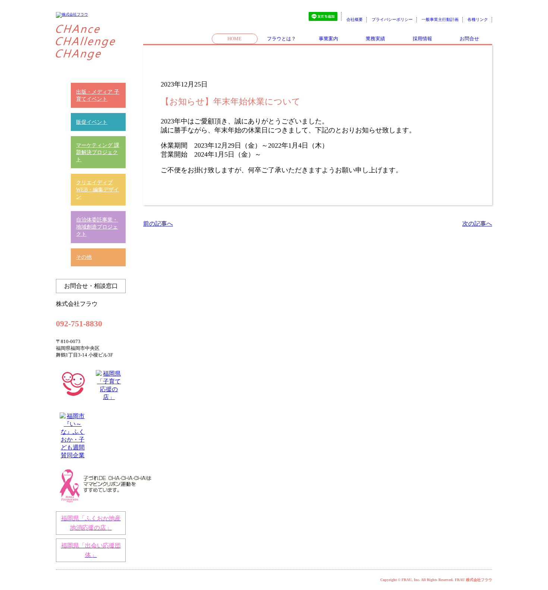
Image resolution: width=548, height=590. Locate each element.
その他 (84, 257)
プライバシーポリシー (392, 19)
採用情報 (422, 38)
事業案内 (328, 38)
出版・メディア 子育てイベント (97, 95)
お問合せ (469, 38)
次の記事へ (477, 223)
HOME (234, 38)
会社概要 (354, 19)
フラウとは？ (281, 38)
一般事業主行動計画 (440, 19)
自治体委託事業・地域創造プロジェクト (97, 227)
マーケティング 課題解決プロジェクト (97, 152)
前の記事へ (158, 223)
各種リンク (477, 19)
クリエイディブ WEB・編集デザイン (97, 189)
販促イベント (91, 122)
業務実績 (375, 38)
